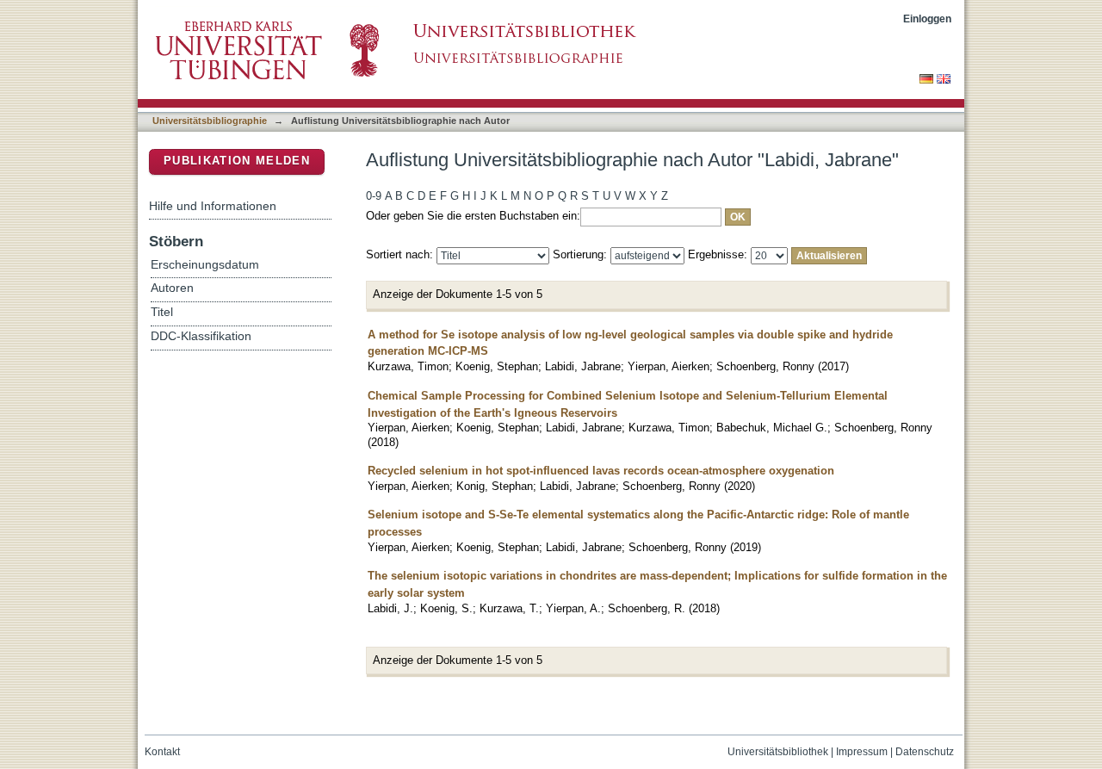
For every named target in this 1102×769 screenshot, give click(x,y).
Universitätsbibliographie (209, 120)
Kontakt (162, 752)
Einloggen (927, 18)
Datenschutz (924, 752)
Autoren (172, 288)
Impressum (862, 752)
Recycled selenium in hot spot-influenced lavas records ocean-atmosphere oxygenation (601, 470)
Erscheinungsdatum (205, 264)
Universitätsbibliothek (777, 752)
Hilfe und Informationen (212, 206)
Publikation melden (237, 160)
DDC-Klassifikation (201, 336)
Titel (162, 312)
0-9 (373, 195)
